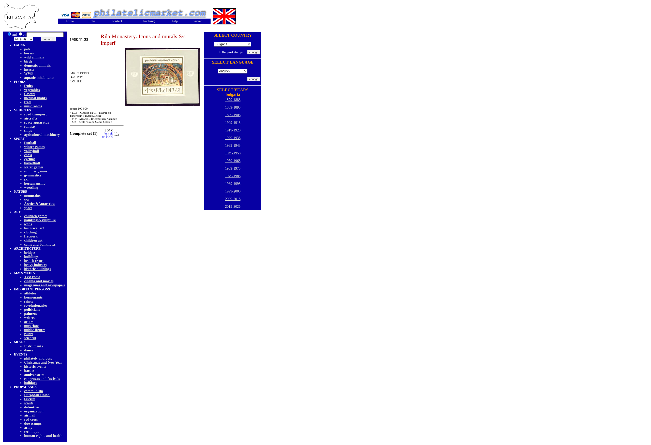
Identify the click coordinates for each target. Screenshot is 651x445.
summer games (35, 171)
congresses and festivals (42, 379)
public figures (34, 330)
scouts (28, 403)
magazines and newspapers (44, 285)
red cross (31, 419)
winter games (34, 147)
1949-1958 (233, 153)
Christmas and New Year (43, 362)
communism (33, 391)
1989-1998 (233, 184)
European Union (37, 395)
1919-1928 (233, 130)
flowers (29, 94)
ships (28, 130)
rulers (28, 334)
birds (28, 61)
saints (28, 301)
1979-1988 (233, 176)
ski (26, 179)
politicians (32, 310)
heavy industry (35, 265)
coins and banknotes (39, 244)
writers (29, 318)
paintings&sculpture (40, 220)
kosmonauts (33, 297)
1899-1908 (233, 115)
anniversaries (34, 375)
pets (27, 49)
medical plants (35, 98)
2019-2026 (233, 207)
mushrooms (33, 106)
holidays (30, 383)
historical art (34, 228)
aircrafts (30, 118)
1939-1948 (233, 145)
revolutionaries (35, 305)
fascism (29, 399)
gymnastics (32, 175)
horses (29, 53)
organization (33, 411)
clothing (30, 232)
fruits (28, 86)
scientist (30, 338)
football (30, 143)
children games (35, 216)
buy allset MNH (107, 135)
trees (27, 102)
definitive (31, 407)
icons (28, 224)
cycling (29, 159)
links (91, 21)
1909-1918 (233, 123)
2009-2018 (233, 199)
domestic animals (37, 65)
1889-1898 (233, 107)
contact (117, 21)
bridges (29, 253)
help (175, 21)
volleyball (31, 151)
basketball (32, 163)
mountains (32, 196)
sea (26, 200)
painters (30, 314)
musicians (31, 326)
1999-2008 (233, 191)
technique (31, 432)
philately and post (38, 358)
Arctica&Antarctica (39, 204)
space (28, 208)
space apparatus (36, 122)
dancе (28, 350)
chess (28, 155)
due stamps (32, 423)
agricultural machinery (42, 135)
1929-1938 (233, 138)
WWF (29, 74)
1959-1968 (233, 161)
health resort (34, 261)
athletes (30, 293)
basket (197, 21)
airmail (29, 415)
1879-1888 (233, 100)
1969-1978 (233, 168)
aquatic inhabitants (39, 78)
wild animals (34, 57)
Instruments (33, 346)
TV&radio (32, 277)
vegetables (32, 90)
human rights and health (43, 436)
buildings (31, 257)
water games (33, 167)
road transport (35, 114)
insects (29, 69)
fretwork (31, 236)
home (70, 21)
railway (30, 126)
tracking (149, 21)
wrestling (31, 187)
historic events (35, 366)
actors (28, 322)
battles (29, 371)
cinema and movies (38, 281)
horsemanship (35, 183)
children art (33, 240)
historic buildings (37, 269)
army (28, 427)
